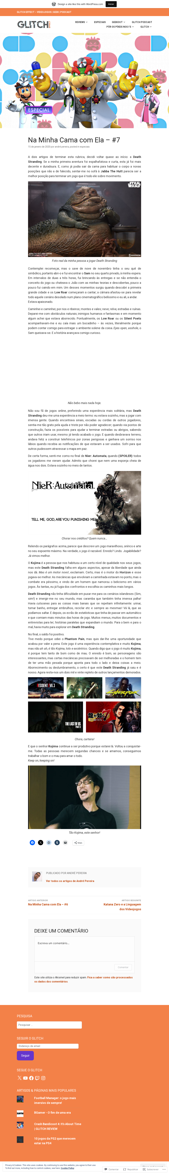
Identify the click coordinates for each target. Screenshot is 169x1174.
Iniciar (111, 4)
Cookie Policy (67, 1168)
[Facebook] (31, 1078)
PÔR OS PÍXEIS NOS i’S (118, 26)
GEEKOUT (117, 22)
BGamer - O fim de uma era (52, 1112)
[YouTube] (25, 1078)
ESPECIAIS (100, 22)
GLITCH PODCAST (142, 22)
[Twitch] (37, 1078)
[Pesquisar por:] (49, 1024)
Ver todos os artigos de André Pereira (70, 881)
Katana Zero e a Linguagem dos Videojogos (122, 905)
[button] (46, 687)
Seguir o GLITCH (30, 1038)
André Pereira (62, 146)
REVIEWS (80, 22)
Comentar (123, 967)
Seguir (25, 1055)
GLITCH (144, 26)
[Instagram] (43, 1078)
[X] (19, 1078)
